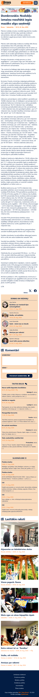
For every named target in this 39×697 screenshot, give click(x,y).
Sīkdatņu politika (19, 680)
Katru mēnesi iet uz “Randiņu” (14, 648)
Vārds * (4, 368)
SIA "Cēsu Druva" (24, 692)
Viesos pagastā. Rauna (11, 582)
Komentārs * (6, 355)
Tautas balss (18, 384)
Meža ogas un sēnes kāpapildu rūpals (17, 615)
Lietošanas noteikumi (19, 674)
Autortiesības (19, 685)
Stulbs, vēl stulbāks (9, 655)
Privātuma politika (19, 677)
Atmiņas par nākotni (10, 662)
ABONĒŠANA (27, 3)
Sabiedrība (10, 27)
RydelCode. (24, 694)
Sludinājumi (18, 458)
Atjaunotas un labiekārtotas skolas (16, 549)
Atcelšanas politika (19, 683)
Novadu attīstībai (6, 552)
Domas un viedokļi (19, 298)
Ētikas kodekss (19, 688)
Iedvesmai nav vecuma (7, 651)
